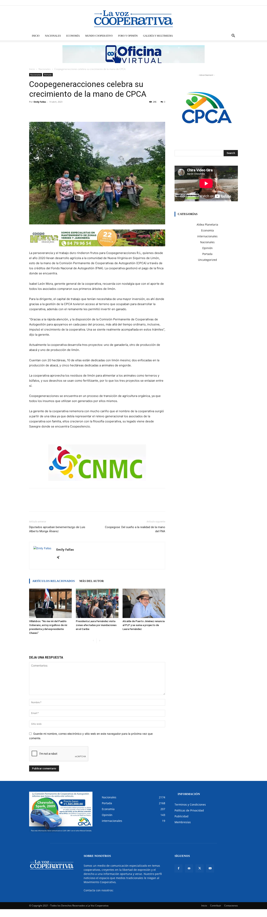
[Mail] (222, 2)
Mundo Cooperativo (99, 35)
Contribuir (215, 905)
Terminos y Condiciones (190, 804)
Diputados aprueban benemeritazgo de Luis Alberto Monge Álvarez (57, 529)
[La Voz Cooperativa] (133, 18)
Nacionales (53, 35)
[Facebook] (216, 2)
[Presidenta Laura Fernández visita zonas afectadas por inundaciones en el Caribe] (97, 603)
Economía (73, 35)
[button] (233, 36)
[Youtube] (235, 2)
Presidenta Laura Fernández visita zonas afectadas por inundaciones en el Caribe (96, 625)
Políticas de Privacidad (189, 810)
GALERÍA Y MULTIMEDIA (158, 35)
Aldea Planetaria (207, 224)
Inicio (35, 35)
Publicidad (181, 816)
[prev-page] (93, 640)
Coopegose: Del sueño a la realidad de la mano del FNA (135, 529)
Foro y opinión (128, 35)
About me (201, 2)
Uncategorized (207, 260)
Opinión (207, 248)
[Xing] (59, 557)
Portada (48, 74)
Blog (191, 2)
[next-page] (99, 640)
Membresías (183, 822)
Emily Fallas (40, 101)
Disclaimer (180, 2)
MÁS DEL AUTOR (91, 581)
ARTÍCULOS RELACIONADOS (53, 581)
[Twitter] (228, 2)
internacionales (207, 236)
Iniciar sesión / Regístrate (159, 2)
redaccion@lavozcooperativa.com (136, 890)
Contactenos (231, 905)
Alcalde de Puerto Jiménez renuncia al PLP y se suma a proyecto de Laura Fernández (144, 625)
